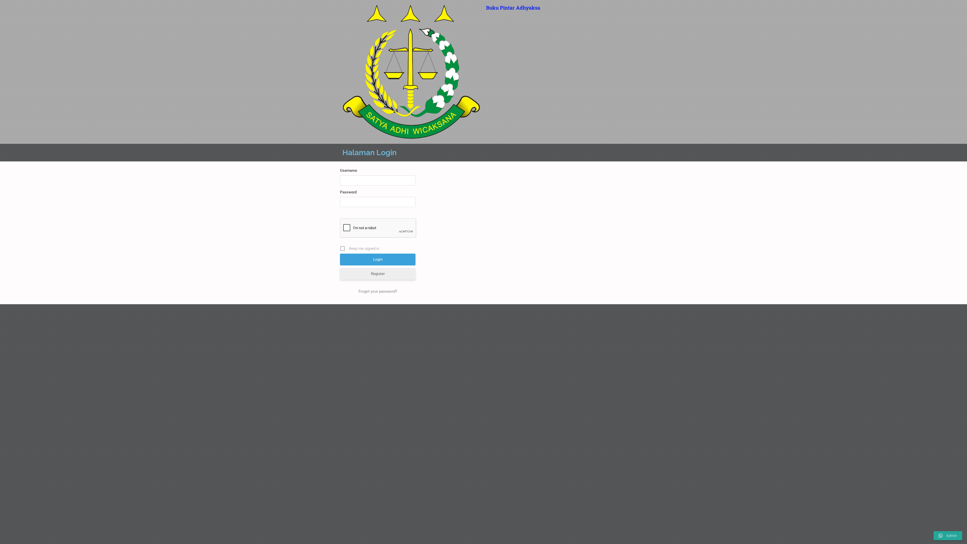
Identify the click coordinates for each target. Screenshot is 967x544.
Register (378, 273)
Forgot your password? (378, 291)
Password (348, 192)
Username (348, 170)
